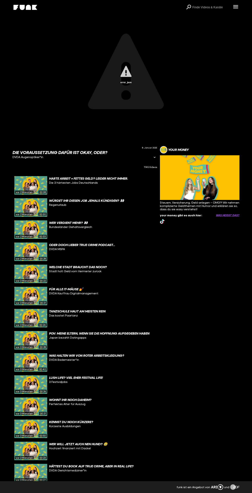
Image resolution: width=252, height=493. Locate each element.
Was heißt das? (227, 215)
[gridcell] (84, 185)
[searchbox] (211, 7)
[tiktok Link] (162, 221)
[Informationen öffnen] (154, 157)
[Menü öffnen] (235, 7)
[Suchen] (188, 7)
